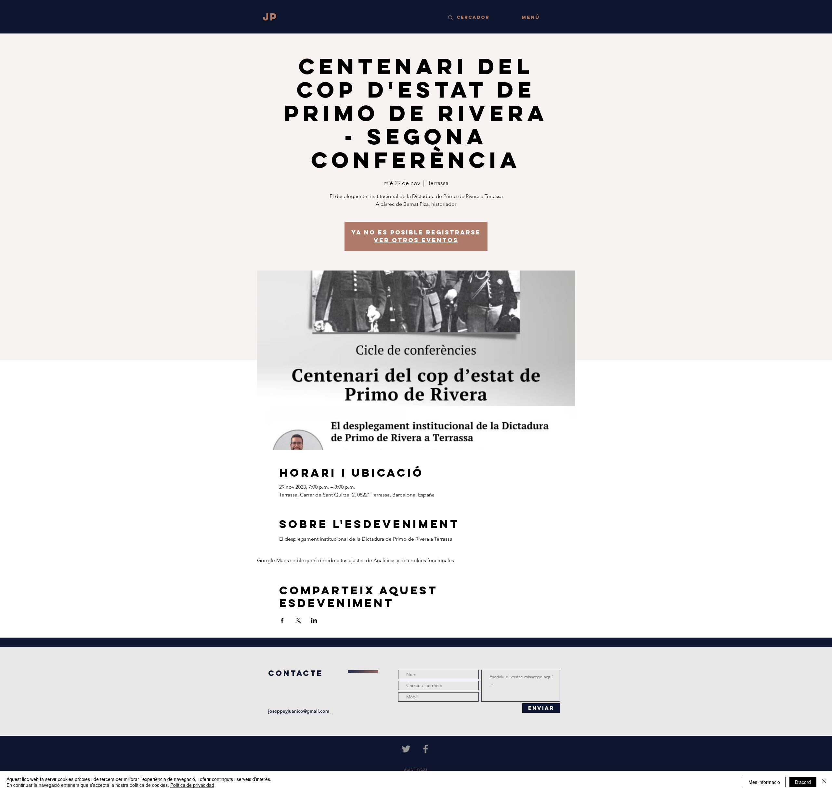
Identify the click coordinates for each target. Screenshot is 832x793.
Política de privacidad (192, 785)
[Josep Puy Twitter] (406, 749)
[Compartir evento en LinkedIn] (314, 620)
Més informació (764, 782)
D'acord (803, 782)
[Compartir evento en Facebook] (282, 620)
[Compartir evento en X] (298, 620)
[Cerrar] (824, 782)
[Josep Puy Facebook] (425, 749)
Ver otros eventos (416, 240)
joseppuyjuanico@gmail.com (299, 711)
